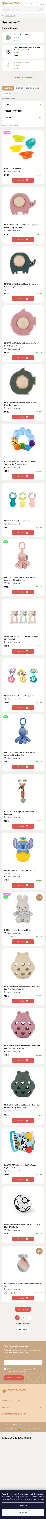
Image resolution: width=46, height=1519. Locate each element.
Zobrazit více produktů (23, 77)
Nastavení (23, 1505)
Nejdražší (19, 88)
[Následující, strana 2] (23, 1317)
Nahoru (25, 1329)
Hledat (41, 9)
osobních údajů (27, 1369)
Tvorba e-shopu (26, 1429)
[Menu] (43, 3)
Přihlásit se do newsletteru (14, 1378)
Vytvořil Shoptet (11, 1429)
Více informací (38, 1499)
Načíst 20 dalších (23, 1309)
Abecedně (7, 93)
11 (29, 1318)
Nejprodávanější (32, 88)
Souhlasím (23, 1512)
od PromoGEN (35, 1429)
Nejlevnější (8, 88)
